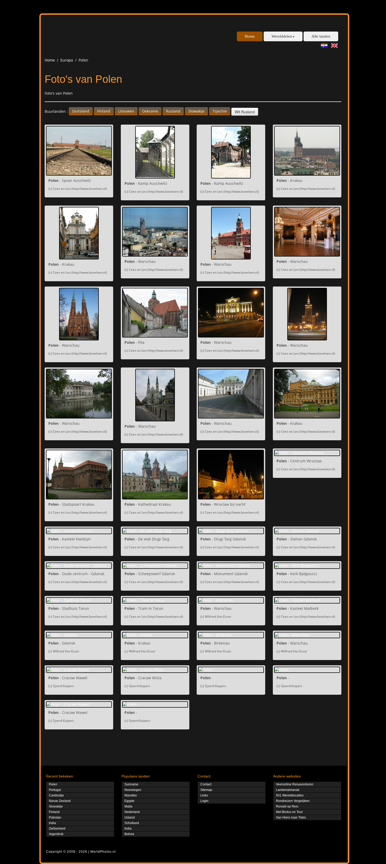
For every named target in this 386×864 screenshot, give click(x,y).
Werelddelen (282, 36)
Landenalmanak (287, 790)
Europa (66, 60)
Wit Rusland (245, 111)
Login (204, 801)
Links (204, 795)
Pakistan (55, 817)
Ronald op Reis (287, 806)
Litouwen (126, 111)
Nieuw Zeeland (60, 801)
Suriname (131, 784)
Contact (205, 784)
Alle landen (320, 36)
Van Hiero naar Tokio (291, 817)
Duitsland (80, 111)
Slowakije (196, 111)
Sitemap (206, 790)
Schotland (131, 823)
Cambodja (56, 795)
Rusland (173, 111)
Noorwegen (132, 790)
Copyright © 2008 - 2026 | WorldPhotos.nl (81, 851)
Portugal (55, 790)
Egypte (129, 801)
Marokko (130, 795)
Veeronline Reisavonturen (294, 784)
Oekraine (150, 111)
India (52, 823)
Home (250, 36)
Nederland (132, 812)
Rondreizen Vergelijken (293, 801)
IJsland (129, 817)
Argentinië (56, 834)
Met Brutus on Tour (289, 812)
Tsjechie (219, 111)
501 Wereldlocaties (290, 795)
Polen (53, 784)
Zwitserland (57, 828)
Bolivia (129, 834)
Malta (128, 806)
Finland (103, 111)
